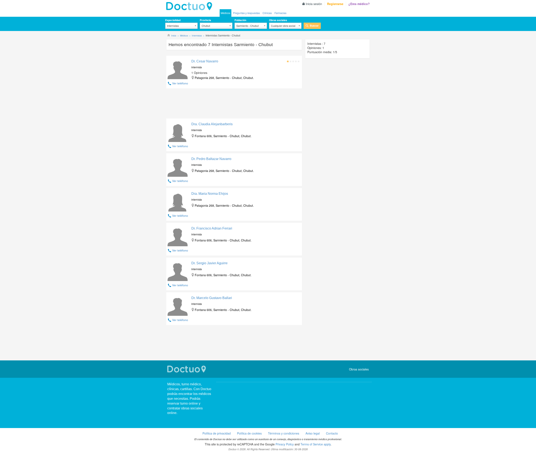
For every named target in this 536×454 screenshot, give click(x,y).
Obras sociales (278, 20)
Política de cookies (249, 433)
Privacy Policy (285, 444)
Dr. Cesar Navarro (204, 61)
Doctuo (187, 369)
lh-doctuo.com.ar (190, 6)
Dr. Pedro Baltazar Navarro (211, 159)
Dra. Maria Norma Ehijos (209, 193)
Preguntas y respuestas (246, 13)
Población (240, 20)
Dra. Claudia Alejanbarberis (212, 124)
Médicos (225, 13)
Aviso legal (312, 433)
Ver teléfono (180, 83)
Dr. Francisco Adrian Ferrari (211, 228)
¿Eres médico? (359, 4)
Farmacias (280, 13)
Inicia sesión (314, 4)
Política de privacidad (216, 433)
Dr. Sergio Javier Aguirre (209, 263)
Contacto (332, 433)
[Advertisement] (234, 104)
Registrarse (335, 4)
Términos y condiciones (283, 433)
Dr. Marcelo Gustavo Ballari (211, 298)
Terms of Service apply (315, 444)
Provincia (205, 20)
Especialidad (172, 20)
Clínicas (267, 13)
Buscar (314, 25)
